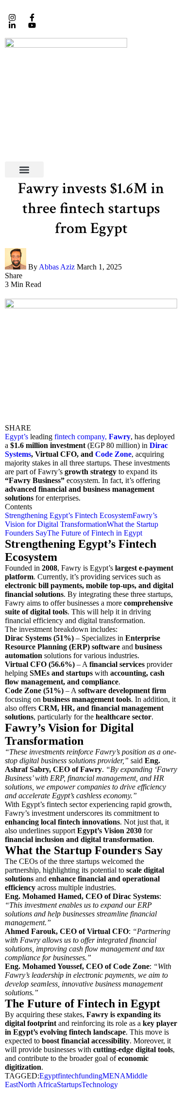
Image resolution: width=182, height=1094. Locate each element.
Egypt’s (16, 436)
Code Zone (113, 454)
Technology (100, 1084)
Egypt (48, 1076)
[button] (24, 169)
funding (90, 1076)
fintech (64, 436)
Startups (69, 1084)
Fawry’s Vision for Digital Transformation (81, 519)
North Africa (37, 1084)
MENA (114, 1076)
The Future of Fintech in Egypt (94, 533)
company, (92, 436)
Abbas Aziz (57, 267)
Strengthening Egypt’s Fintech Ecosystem (68, 515)
